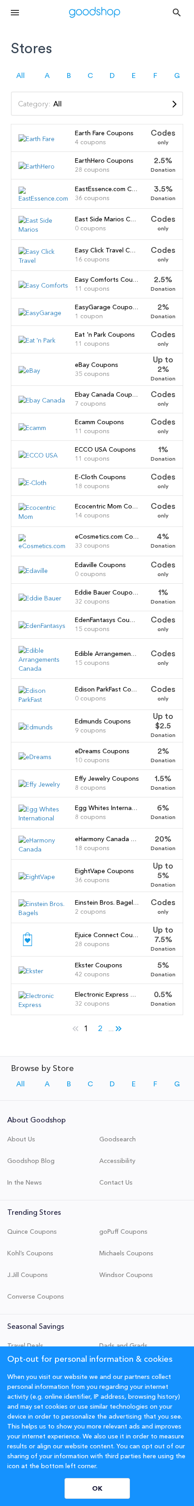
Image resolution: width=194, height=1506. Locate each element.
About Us (21, 1139)
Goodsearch (117, 1139)
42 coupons (92, 974)
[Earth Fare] (36, 139)
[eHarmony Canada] (43, 849)
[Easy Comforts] (43, 285)
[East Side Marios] (43, 229)
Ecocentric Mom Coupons (113, 506)
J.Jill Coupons (27, 1275)
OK (97, 1488)
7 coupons (90, 403)
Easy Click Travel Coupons (113, 250)
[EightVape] (36, 877)
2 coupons (90, 911)
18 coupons (92, 486)
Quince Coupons (32, 1231)
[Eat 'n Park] (36, 340)
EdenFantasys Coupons (109, 620)
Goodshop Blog (31, 1161)
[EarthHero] (36, 166)
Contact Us (116, 1182)
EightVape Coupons (104, 871)
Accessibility (117, 1161)
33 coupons (92, 545)
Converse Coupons (35, 1296)
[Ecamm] (32, 428)
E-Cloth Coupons (100, 477)
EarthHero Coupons (104, 160)
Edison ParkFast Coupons (112, 689)
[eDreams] (34, 757)
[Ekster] (30, 971)
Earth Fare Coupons (104, 133)
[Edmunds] (35, 727)
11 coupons (92, 288)
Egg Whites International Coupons (126, 808)
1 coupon (89, 316)
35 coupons (92, 374)
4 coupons (90, 142)
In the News (24, 1182)
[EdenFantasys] (41, 626)
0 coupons (90, 228)
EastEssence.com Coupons (114, 189)
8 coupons (90, 787)
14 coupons (92, 515)
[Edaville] (33, 571)
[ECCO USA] (38, 455)
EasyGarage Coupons (107, 307)
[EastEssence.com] (43, 198)
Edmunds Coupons (103, 721)
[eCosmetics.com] (43, 546)
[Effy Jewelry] (39, 784)
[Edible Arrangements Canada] (43, 668)
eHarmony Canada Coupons (116, 839)
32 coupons (92, 601)
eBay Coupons (96, 365)
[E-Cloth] (32, 483)
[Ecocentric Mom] (43, 517)
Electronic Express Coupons (116, 994)
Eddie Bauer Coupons (107, 592)
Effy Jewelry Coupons (107, 778)
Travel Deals (25, 1345)
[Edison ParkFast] (43, 700)
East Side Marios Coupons (114, 219)
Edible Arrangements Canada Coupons (132, 654)
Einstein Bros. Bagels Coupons (120, 902)
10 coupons (92, 760)
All (20, 75)
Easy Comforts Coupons (111, 279)
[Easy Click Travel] (43, 260)
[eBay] (29, 370)
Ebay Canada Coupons (109, 394)
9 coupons (90, 730)
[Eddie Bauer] (39, 598)
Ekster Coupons (98, 965)
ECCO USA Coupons (105, 449)
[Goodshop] (94, 12)
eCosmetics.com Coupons (113, 536)
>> (118, 1026)
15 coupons (92, 629)
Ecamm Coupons (99, 422)
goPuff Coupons (123, 1231)
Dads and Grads (123, 1345)
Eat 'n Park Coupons (105, 334)
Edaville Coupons (100, 565)
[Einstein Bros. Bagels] (43, 913)
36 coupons (92, 198)
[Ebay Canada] (41, 400)
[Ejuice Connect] (27, 946)
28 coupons (92, 169)
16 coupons (92, 259)
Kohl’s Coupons (30, 1253)
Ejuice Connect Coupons (111, 935)
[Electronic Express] (43, 1005)
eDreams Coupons (102, 751)
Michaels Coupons (126, 1253)
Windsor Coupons (126, 1275)
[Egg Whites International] (43, 818)
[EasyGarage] (39, 313)
